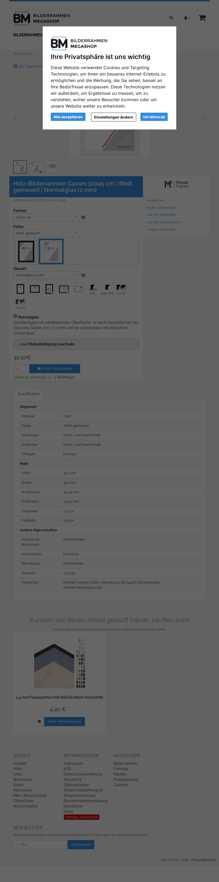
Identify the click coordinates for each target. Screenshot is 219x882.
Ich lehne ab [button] (154, 117)
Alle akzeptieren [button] (68, 117)
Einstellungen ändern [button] (113, 117)
